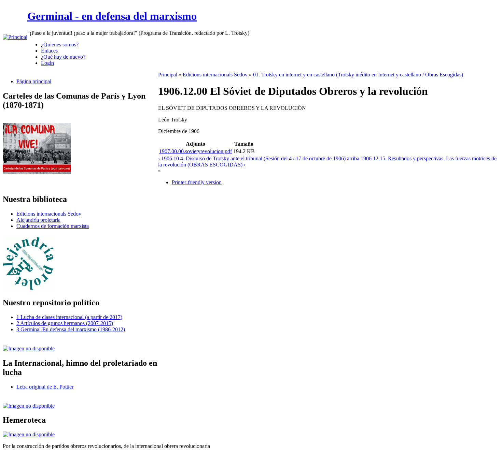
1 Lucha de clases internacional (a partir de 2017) (69, 317)
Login (47, 63)
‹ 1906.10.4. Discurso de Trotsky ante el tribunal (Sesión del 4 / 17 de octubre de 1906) (252, 158)
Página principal (33, 81)
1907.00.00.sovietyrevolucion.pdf (195, 151)
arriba (353, 158)
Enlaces (49, 51)
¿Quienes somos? (60, 44)
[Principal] (15, 37)
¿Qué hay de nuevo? (63, 57)
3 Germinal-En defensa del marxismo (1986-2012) (70, 329)
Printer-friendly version (197, 182)
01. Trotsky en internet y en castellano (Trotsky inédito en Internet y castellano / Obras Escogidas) (358, 74)
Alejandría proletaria (38, 220)
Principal (167, 74)
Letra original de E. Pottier (44, 387)
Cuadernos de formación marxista (52, 226)
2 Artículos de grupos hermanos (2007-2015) (64, 323)
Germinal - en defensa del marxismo (112, 16)
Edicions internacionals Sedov (48, 214)
